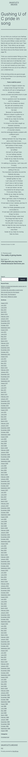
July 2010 (3, 412)
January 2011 (4, 399)
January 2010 (4, 425)
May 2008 (4, 470)
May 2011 (3, 390)
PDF (2, 748)
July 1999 (3, 706)
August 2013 (4, 330)
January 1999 (4, 719)
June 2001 (4, 655)
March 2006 (4, 528)
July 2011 (3, 385)
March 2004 (4, 581)
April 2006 (4, 526)
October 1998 (5, 726)
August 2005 (4, 543)
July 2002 (3, 626)
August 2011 (4, 383)
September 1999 (5, 701)
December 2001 (5, 641)
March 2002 (4, 635)
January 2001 (4, 666)
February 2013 (5, 343)
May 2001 (3, 657)
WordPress (15, 751)
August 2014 (4, 303)
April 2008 (4, 472)
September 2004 (5, 568)
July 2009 (3, 439)
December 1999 (5, 695)
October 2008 (5, 459)
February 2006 (5, 530)
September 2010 (5, 407)
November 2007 (5, 483)
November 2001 (5, 644)
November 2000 (5, 670)
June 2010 (4, 414)
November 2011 (5, 376)
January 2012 (4, 372)
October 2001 (5, 646)
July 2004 (3, 572)
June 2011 (3, 387)
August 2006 (4, 517)
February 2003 (5, 610)
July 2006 (3, 519)
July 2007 (3, 492)
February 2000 (5, 690)
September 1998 (5, 728)
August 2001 (4, 650)
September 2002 (5, 621)
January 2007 (5, 506)
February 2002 (5, 637)
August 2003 (4, 597)
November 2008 (5, 456)
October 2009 (5, 432)
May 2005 (4, 550)
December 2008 (5, 454)
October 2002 (5, 619)
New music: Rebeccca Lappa (9, 296)
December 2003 (5, 588)
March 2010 (4, 421)
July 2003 (3, 599)
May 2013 (3, 336)
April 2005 (4, 552)
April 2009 (4, 445)
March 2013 (4, 341)
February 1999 (5, 717)
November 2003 (5, 590)
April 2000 (4, 686)
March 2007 (4, 501)
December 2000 (5, 668)
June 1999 (4, 708)
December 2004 (5, 561)
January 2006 (5, 532)
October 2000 (5, 673)
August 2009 (4, 436)
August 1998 (4, 730)
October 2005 (5, 539)
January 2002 (5, 639)
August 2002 (4, 624)
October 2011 (4, 379)
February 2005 (5, 557)
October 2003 (5, 592)
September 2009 (5, 434)
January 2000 (5, 693)
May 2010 (3, 416)
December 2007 (5, 481)
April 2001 (3, 659)
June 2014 (4, 307)
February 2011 (5, 396)
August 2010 (4, 410)
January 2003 (5, 612)
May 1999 (3, 710)
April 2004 (4, 579)
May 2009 (4, 443)
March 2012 (4, 367)
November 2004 (5, 563)
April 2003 (4, 606)
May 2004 (4, 577)
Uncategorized (5, 737)
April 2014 (4, 312)
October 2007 (5, 485)
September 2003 (5, 595)
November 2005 (5, 537)
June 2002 (4, 628)
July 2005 (3, 546)
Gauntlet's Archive (9, 745)
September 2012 (5, 354)
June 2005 (4, 548)
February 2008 (5, 477)
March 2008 (4, 474)
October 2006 (5, 512)
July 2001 (3, 652)
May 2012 (3, 363)
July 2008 (3, 465)
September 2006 (5, 514)
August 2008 (4, 463)
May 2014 (3, 310)
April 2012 (3, 365)
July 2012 (3, 359)
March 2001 (4, 661)
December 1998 (5, 722)
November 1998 (5, 724)
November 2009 (5, 430)
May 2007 (3, 497)
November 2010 (5, 403)
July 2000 (3, 679)
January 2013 (4, 345)
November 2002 (5, 617)
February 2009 (5, 450)
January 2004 (5, 586)
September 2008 (5, 461)
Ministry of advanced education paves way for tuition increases (14, 287)
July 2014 (3, 305)
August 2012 (4, 356)
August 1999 (4, 704)
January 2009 (5, 452)
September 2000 (5, 675)
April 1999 (3, 713)
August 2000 (4, 677)
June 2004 (4, 575)
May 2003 (4, 604)
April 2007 (4, 499)
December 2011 (5, 374)
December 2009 (5, 428)
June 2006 (4, 521)
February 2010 (5, 423)
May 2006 (4, 523)
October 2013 (5, 325)
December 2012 (5, 347)
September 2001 (5, 648)
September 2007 (5, 488)
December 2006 (5, 508)
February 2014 (5, 316)
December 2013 (5, 321)
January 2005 (5, 559)
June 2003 (4, 601)
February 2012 (5, 370)
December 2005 (5, 534)
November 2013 (5, 323)
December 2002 (5, 615)
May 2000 (4, 684)
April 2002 (4, 632)
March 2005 (4, 555)
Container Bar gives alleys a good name (12, 290)
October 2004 (5, 566)
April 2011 (3, 392)
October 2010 (5, 405)
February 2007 (5, 503)
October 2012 (5, 352)
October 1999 (5, 699)
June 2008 (4, 468)
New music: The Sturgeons (8, 294)
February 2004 (5, 583)
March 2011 (4, 394)
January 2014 (4, 318)
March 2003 (4, 608)
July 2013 (3, 332)
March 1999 (4, 715)
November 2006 (5, 510)
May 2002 (4, 630)
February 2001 (5, 664)
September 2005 (5, 541)
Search (3, 276)
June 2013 (4, 334)
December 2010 (5, 401)
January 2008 (5, 479)
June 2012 (4, 361)
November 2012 (5, 350)
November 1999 (5, 697)
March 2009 (4, 448)
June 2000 (4, 681)
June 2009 (4, 441)
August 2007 (4, 490)
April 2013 (3, 338)
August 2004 (4, 570)
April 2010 (3, 419)
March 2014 (4, 314)
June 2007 (4, 494)
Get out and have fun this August (10, 292)
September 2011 (5, 381)
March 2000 (4, 688)
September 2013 (5, 327)
